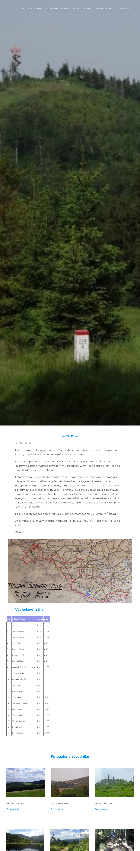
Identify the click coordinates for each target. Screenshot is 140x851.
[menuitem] (24, 8)
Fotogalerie (12, 809)
